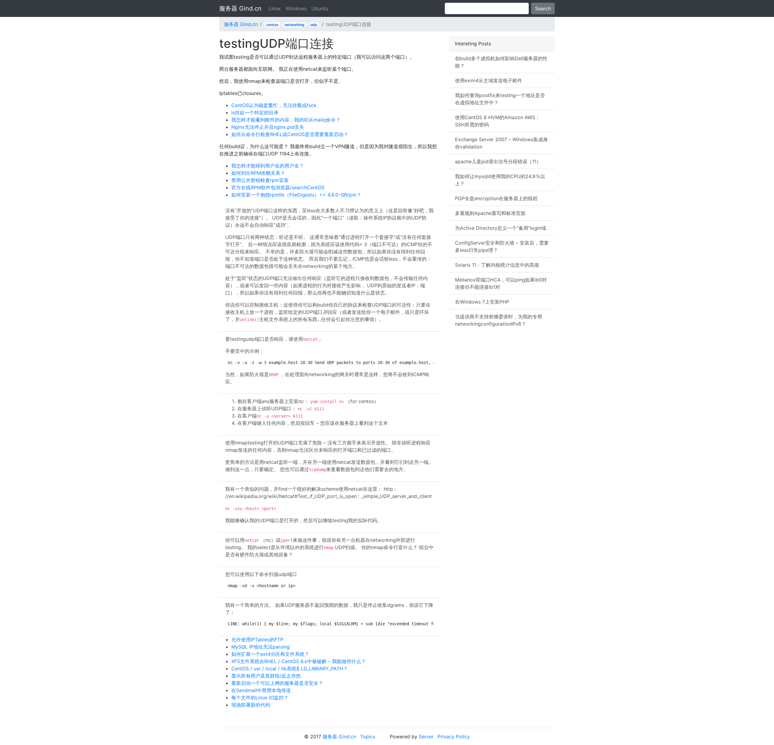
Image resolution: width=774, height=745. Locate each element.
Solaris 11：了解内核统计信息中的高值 (497, 265)
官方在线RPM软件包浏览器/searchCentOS (277, 187)
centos (272, 24)
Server (426, 737)
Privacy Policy (453, 737)
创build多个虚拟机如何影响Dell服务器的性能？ (501, 62)
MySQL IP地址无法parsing (260, 647)
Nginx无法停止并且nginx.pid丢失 (267, 127)
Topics (367, 737)
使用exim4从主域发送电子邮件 (488, 80)
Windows (296, 8)
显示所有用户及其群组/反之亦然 (266, 676)
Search (543, 8)
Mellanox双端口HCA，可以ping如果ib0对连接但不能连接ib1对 (501, 283)
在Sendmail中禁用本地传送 (261, 690)
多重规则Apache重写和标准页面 (490, 213)
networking (294, 24)
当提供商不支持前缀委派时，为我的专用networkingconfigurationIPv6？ (498, 320)
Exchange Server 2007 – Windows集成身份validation (501, 143)
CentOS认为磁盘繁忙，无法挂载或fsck (274, 105)
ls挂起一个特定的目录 (254, 112)
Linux (275, 8)
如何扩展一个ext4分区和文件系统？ (270, 654)
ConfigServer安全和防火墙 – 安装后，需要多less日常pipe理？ (502, 246)
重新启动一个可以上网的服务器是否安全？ (277, 683)
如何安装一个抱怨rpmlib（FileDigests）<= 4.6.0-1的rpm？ (296, 195)
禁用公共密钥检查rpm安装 (260, 180)
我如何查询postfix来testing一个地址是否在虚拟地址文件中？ (500, 99)
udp (313, 24)
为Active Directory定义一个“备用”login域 (500, 228)
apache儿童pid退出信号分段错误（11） (498, 161)
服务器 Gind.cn (240, 8)
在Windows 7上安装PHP (482, 302)
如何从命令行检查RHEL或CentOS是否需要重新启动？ (289, 134)
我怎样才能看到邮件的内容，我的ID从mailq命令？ (285, 120)
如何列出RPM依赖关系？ (258, 173)
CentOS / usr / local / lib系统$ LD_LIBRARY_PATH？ (289, 668)
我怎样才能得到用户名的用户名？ (267, 166)
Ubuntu (319, 8)
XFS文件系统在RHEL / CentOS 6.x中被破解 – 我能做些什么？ (298, 661)
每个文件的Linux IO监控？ (259, 698)
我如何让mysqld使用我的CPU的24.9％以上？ (500, 180)
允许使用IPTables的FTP (257, 639)
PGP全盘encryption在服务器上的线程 (496, 198)
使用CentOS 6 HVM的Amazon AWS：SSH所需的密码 (497, 121)
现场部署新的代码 (250, 705)
